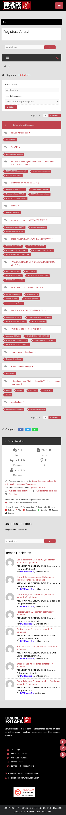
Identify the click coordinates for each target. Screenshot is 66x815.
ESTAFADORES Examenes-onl (16, 198)
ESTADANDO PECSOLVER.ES (16, 340)
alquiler (8, 395)
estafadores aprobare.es (32, 298)
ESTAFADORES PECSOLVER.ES (38, 336)
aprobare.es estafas (11, 298)
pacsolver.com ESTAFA (13, 317)
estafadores (33, 390)
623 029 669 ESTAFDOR (36, 246)
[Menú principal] (59, 5)
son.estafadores (11, 140)
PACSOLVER (30, 271)
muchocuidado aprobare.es (14, 303)
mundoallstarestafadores (37, 409)
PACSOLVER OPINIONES (14, 280)
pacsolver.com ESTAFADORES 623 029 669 (31, 239)
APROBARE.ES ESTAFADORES (26, 287)
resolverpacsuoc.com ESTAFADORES (28, 220)
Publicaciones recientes (19, 491)
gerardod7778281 (39, 487)
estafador (20, 390)
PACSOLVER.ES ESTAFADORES (27, 329)
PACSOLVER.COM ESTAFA (42, 250)
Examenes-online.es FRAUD (15, 194)
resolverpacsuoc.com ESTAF (15, 227)
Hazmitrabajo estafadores (23, 352)
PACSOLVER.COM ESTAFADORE (17, 254)
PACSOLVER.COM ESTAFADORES (28, 310)
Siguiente (54, 115)
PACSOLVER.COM (12, 271)
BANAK (15, 147)
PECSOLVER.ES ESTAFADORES (17, 344)
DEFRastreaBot (27, 572)
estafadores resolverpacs (38, 227)
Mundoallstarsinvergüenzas (14, 409)
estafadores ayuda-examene (41, 171)
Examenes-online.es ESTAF (40, 189)
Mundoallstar (17, 402)
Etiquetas (12, 494)
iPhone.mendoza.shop (21, 366)
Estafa (14, 206)
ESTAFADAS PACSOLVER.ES (44, 340)
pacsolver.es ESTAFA (12, 336)
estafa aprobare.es (32, 294)
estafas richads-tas (20, 133)
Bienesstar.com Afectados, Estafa (15, 22)
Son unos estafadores (12, 212)
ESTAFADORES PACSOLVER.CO (39, 317)
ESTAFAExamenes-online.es (40, 194)
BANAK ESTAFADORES (14, 154)
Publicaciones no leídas (46, 491)
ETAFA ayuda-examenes (13, 175)
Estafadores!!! (10, 373)
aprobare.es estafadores (13, 294)
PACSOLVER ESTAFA (13, 246)
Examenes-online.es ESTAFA (24, 183)
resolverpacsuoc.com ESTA (14, 231)
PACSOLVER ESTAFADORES (16, 250)
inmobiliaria (47, 390)
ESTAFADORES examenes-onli (16, 171)
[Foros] (5, 66)
